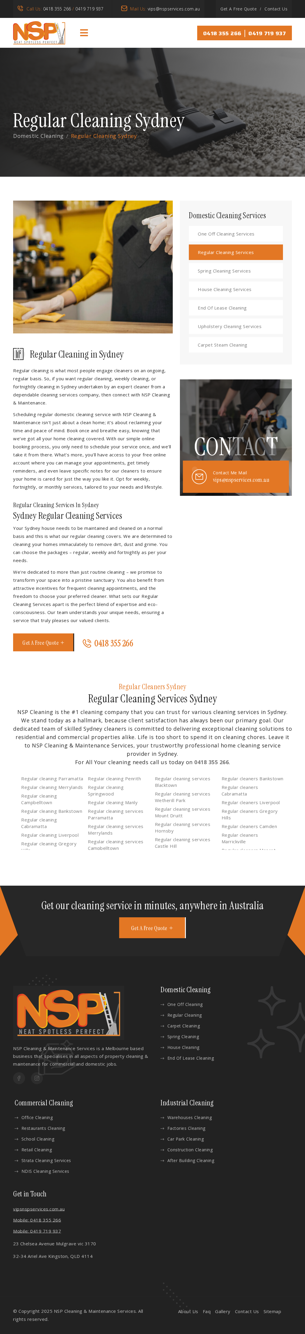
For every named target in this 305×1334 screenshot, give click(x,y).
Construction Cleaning (190, 1150)
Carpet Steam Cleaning (223, 345)
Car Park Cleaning (185, 1139)
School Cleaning (37, 1139)
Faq (207, 1311)
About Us (188, 1311)
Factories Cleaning (186, 1128)
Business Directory (71, 1319)
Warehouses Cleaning (189, 1117)
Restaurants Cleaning (43, 1128)
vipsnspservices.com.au (39, 1209)
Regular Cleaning (184, 1015)
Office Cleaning (37, 1117)
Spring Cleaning (183, 1036)
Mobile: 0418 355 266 (37, 1220)
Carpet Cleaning (183, 1026)
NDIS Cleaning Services (45, 1171)
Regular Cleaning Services (226, 252)
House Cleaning (183, 1047)
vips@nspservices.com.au (174, 9)
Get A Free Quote (238, 9)
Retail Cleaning (36, 1150)
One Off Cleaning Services (226, 234)
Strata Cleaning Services (46, 1160)
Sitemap (272, 1311)
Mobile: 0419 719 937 (37, 1231)
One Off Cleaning (185, 1004)
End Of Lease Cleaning (222, 308)
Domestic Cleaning (38, 135)
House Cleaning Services (225, 289)
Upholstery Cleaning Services (230, 326)
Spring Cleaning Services (224, 271)
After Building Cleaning (190, 1160)
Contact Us (275, 9)
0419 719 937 (89, 9)
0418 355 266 (57, 9)
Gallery (223, 1311)
